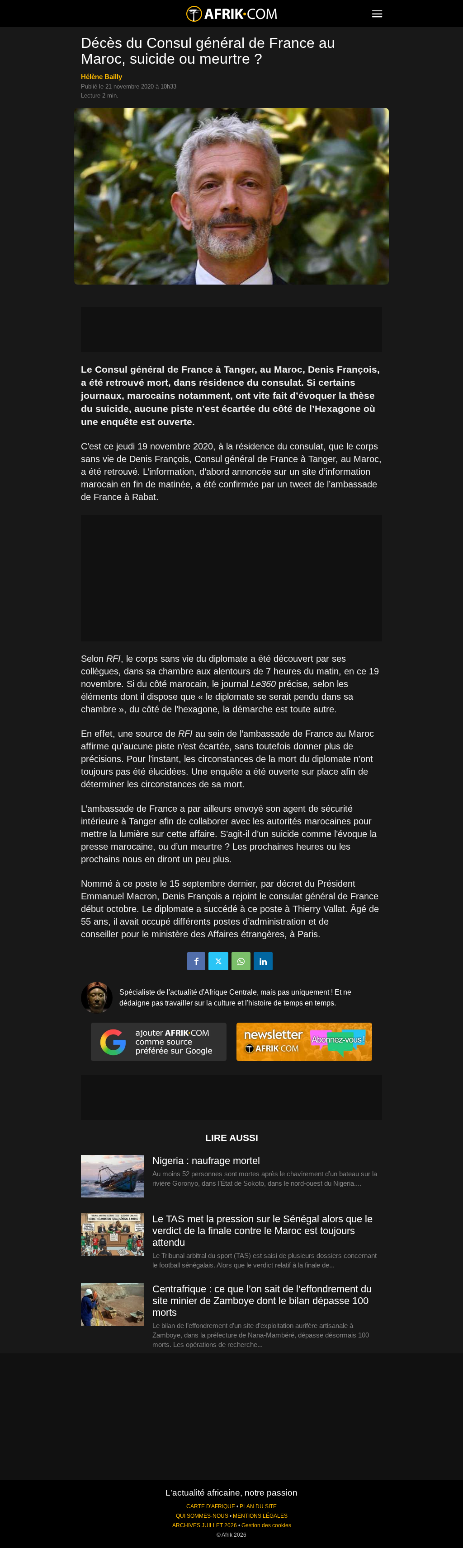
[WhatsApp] (241, 961)
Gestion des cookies (266, 1525)
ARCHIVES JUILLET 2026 (204, 1525)
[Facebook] (196, 961)
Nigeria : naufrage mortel (206, 1160)
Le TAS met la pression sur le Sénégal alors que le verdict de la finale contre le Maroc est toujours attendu (262, 1230)
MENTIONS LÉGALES (260, 1516)
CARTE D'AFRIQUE (210, 1506)
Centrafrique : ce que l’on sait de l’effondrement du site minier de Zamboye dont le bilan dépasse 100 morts (262, 1300)
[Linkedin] (263, 961)
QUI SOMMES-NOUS (202, 1516)
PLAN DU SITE (258, 1506)
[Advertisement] (231, 329)
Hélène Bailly (101, 76)
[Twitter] (218, 961)
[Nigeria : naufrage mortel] (112, 1176)
